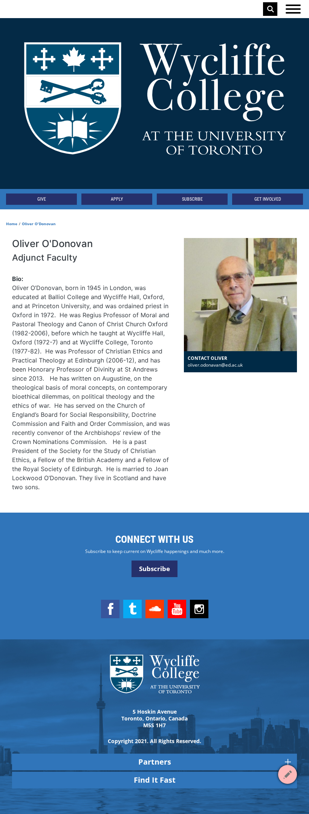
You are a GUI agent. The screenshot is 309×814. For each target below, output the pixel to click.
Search (270, 9)
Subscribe (192, 199)
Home (11, 223)
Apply (117, 199)
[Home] (154, 103)
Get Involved (267, 199)
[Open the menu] (293, 9)
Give (41, 199)
